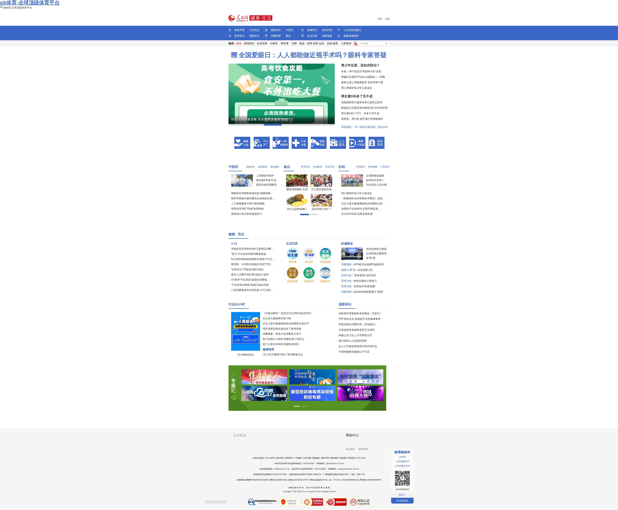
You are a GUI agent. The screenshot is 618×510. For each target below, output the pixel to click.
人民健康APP (402, 461)
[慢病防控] (319, 143)
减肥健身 (327, 35)
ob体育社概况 (258, 458)
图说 (288, 35)
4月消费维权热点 (245, 354)
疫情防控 (249, 43)
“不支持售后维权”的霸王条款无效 (250, 285)
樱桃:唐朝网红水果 (297, 189)
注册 (387, 19)
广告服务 (298, 458)
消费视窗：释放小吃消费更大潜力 (282, 333)
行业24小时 (237, 304)
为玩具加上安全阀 (376, 184)
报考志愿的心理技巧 (365, 280)
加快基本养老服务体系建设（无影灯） (360, 313)
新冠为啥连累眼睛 (266, 184)
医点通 (309, 261)
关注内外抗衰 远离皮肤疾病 (357, 213)
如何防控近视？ (375, 180)
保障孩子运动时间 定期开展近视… (360, 208)
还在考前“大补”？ (321, 209)
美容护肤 (327, 30)
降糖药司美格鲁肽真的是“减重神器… (252, 193)
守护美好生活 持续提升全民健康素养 (359, 319)
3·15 (234, 243)
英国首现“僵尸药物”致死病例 (247, 208)
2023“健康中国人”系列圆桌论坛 (285, 354)
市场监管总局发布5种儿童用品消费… (252, 248)
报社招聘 (280, 458)
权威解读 (347, 243)
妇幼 (342, 166)
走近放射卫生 (365, 270)
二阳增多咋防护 (265, 175)
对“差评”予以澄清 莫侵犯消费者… (250, 279)
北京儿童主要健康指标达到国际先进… (363, 203)
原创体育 (346, 127)
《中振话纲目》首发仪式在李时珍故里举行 (287, 313)
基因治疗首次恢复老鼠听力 (246, 213)
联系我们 (352, 458)
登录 (379, 19)
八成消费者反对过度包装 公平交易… (252, 290)
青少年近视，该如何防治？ (360, 65)
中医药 (289, 30)
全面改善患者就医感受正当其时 (357, 329)
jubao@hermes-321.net (335, 463)
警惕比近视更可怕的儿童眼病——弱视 (363, 77)
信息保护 (343, 458)
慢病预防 (274, 166)
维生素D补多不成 (266, 180)
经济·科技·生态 (315, 43)
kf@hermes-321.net (282, 469)
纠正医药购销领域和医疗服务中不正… (253, 259)
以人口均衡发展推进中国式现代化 (358, 346)
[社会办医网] (300, 143)
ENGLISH (361, 458)
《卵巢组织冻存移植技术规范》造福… (363, 198)
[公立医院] (338, 143)
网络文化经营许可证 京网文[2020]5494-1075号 (289, 480)
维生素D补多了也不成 (356, 96)
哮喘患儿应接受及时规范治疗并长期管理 (364, 107)
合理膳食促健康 (375, 175)
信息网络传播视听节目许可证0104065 (252, 480)
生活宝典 (312, 35)
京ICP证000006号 (348, 480)
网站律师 (334, 458)
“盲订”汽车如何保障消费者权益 (248, 254)
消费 (294, 43)
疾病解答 (317, 166)
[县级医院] (377, 143)
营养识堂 (305, 166)
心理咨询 (384, 166)
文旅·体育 (332, 43)
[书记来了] (262, 143)
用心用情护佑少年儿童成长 (356, 88)
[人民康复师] (281, 143)
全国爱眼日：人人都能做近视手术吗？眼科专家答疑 (313, 54)
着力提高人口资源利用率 (353, 340)
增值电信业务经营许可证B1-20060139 (305, 474)
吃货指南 (325, 261)
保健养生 (312, 30)
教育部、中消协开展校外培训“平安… (252, 264)
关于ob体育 (270, 458)
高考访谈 (346, 275)
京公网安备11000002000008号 (368, 480)
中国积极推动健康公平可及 (354, 351)
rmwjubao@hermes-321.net (348, 469)
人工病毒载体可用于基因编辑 (248, 203)
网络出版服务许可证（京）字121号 (325, 480)
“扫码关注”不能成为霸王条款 (247, 269)
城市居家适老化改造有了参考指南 (282, 328)
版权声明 (363, 449)
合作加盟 (307, 458)
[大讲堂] (357, 143)
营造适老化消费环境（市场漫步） (358, 324)
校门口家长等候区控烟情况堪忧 (281, 344)
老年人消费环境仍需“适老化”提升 (250, 274)
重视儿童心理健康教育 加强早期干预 (362, 82)
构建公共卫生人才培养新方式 (355, 335)
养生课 (284, 43)
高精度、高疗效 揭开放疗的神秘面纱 (362, 118)
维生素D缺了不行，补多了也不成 (360, 113)
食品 (301, 43)
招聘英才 (289, 458)
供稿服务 (316, 458)
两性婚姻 (372, 166)
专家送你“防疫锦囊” (364, 286)
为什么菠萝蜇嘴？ (297, 209)
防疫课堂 (292, 281)
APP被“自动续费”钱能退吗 (368, 264)
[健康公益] (242, 143)
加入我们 (350, 449)
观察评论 (254, 35)
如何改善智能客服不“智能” (368, 291)
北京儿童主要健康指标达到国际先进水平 (286, 323)
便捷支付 (325, 281)
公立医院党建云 (352, 30)
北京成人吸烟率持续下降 (277, 318)
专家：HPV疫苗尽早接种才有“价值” (361, 71)
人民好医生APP (402, 466)
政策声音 (239, 30)
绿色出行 (309, 281)
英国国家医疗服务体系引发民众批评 (361, 102)
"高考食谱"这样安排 (364, 275)
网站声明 (325, 458)
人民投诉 (346, 43)
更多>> (402, 495)
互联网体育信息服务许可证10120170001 (270, 474)
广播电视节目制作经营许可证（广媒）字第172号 (344, 474)
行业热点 (254, 30)
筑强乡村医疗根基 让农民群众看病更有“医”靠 (376, 253)
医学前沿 (239, 35)
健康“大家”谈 (348, 270)
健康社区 (276, 30)
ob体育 (402, 457)
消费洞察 (276, 35)
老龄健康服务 (351, 35)
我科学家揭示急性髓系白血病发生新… (253, 198)
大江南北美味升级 (321, 189)
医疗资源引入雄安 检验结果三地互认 (283, 339)
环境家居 (360, 166)
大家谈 (273, 43)
